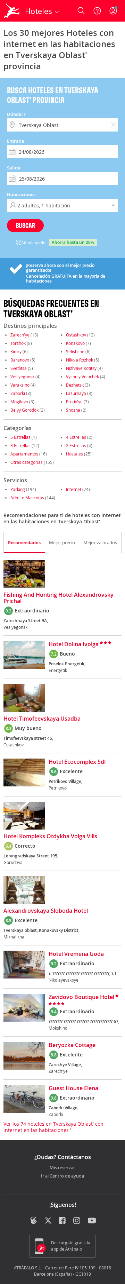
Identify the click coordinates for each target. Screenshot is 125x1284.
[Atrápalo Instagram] (77, 1221)
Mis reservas (62, 1168)
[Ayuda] (97, 11)
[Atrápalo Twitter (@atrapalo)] (48, 1221)
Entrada (15, 140)
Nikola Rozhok (79, 360)
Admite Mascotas (27, 497)
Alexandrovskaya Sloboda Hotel (45, 910)
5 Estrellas (20, 437)
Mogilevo (19, 401)
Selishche (75, 351)
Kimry (16, 351)
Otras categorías (26, 462)
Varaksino (20, 385)
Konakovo (75, 343)
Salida (13, 167)
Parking (17, 489)
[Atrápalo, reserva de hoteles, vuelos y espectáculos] (11, 11)
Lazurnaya (76, 393)
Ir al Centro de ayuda (62, 1176)
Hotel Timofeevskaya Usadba (42, 718)
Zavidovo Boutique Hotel (81, 997)
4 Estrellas (76, 437)
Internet (73, 489)
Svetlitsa (18, 368)
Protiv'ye (74, 401)
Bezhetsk (75, 385)
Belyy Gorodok (24, 410)
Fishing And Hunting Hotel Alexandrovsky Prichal (58, 598)
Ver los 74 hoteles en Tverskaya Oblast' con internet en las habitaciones (53, 1126)
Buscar (25, 225)
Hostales (74, 454)
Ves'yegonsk (22, 376)
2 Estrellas (76, 445)
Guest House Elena (73, 1088)
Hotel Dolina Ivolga (74, 644)
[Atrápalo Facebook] (63, 1221)
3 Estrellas (20, 445)
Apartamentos (24, 454)
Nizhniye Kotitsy (81, 368)
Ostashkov (76, 335)
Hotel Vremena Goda (76, 954)
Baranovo (19, 360)
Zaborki (17, 393)
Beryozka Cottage (72, 1045)
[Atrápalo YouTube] (92, 1221)
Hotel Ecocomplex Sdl (77, 762)
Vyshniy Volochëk (82, 376)
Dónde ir (16, 114)
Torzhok (18, 343)
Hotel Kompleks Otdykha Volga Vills (50, 836)
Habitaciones (21, 194)
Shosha (73, 410)
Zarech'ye (20, 335)
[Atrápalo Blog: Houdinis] (34, 1220)
